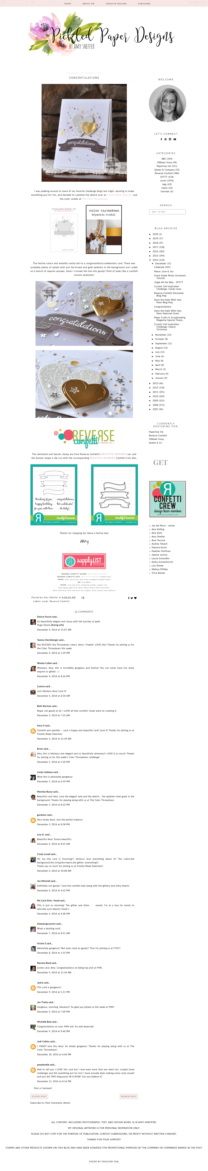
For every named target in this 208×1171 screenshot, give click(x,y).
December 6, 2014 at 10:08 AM (54, 871)
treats (164, 188)
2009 (156, 401)
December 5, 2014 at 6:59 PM (53, 782)
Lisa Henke (157, 566)
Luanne (41, 687)
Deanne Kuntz (159, 548)
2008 (156, 405)
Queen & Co (155, 443)
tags (164, 184)
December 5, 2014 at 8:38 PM (53, 825)
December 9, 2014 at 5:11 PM (53, 992)
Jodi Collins (43, 1042)
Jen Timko (42, 1002)
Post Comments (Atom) (57, 1103)
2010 (156, 396)
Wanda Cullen (44, 663)
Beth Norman (44, 706)
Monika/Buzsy (45, 792)
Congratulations (162, 307)
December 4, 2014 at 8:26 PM (53, 676)
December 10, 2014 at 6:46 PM (54, 1055)
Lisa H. (40, 835)
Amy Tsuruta (158, 540)
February (160, 374)
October (160, 339)
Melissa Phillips (160, 569)
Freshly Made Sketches (119, 195)
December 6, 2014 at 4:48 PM (53, 914)
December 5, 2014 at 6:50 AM (53, 696)
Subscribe (144, 4)
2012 (156, 388)
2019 (156, 239)
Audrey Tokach (159, 544)
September (161, 344)
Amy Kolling (158, 529)
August (159, 348)
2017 (156, 247)
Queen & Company (164, 170)
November (161, 335)
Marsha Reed (44, 963)
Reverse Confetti (60, 601)
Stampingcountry (46, 924)
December (161, 264)
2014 (156, 260)
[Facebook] (161, 139)
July (157, 352)
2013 (156, 383)
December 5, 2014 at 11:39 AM (54, 739)
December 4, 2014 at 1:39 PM (53, 653)
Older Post (39, 1096)
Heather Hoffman (161, 551)
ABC (164, 159)
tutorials (165, 192)
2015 (156, 256)
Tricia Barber (158, 573)
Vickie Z (41, 944)
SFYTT (163, 177)
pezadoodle (43, 1065)
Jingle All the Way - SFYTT (168, 282)
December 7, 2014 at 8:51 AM (53, 933)
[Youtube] (175, 139)
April (158, 365)
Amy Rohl (157, 533)
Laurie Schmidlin (160, 559)
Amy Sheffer (158, 537)
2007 (156, 409)
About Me (89, 4)
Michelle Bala (44, 1022)
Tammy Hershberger (47, 640)
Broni (40, 749)
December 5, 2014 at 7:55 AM (53, 716)
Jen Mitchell (43, 881)
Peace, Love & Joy (164, 272)
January (159, 378)
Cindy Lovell (43, 854)
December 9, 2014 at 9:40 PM (53, 1031)
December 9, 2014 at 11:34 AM (54, 973)
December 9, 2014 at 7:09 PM (53, 1012)
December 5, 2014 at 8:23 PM (53, 805)
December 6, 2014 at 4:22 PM (53, 891)
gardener (42, 815)
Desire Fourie (44, 617)
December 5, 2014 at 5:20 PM (53, 762)
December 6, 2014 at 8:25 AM (53, 844)
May (158, 361)
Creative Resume (116, 4)
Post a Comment (43, 1088)
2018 (156, 243)
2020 (156, 234)
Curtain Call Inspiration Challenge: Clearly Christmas (166, 327)
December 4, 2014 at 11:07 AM (54, 630)
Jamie (40, 983)
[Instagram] (170, 139)
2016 (156, 252)
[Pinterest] (165, 139)
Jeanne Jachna (159, 555)
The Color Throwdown (94, 199)
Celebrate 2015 (162, 267)
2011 (156, 392)
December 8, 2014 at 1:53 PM (53, 953)
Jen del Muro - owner (163, 526)
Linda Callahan (45, 772)
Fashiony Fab (110, 1162)
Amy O (40, 726)
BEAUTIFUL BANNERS (114, 454)
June (158, 356)
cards (45, 601)
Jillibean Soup (164, 163)
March (159, 369)
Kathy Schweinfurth (162, 562)
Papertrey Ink (164, 166)
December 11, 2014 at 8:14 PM (54, 1081)
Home (67, 4)
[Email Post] (82, 598)
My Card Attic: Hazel (48, 901)
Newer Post (128, 1096)
